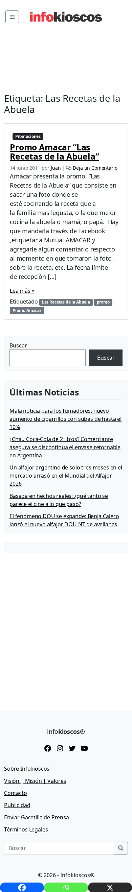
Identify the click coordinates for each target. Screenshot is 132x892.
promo (103, 302)
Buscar (18, 345)
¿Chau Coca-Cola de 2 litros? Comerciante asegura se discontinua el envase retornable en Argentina (64, 447)
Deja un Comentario (95, 168)
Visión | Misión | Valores (35, 781)
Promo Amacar (27, 310)
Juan (56, 168)
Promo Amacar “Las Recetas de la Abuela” (54, 152)
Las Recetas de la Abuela (66, 302)
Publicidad (17, 805)
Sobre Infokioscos (26, 768)
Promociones (28, 136)
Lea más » (22, 290)
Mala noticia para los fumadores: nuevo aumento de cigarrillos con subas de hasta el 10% (65, 419)
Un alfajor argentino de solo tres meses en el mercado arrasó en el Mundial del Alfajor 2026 (65, 475)
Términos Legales (26, 829)
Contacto (15, 793)
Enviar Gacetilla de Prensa (36, 817)
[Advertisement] (66, 627)
